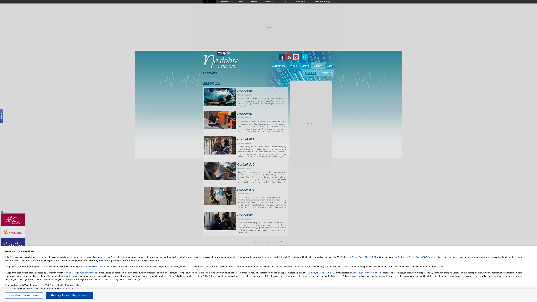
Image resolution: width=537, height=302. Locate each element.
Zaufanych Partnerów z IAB (321, 273)
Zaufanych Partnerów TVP (366, 273)
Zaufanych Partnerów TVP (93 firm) (414, 257)
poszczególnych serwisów (90, 267)
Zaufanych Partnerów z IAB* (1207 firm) (360, 257)
